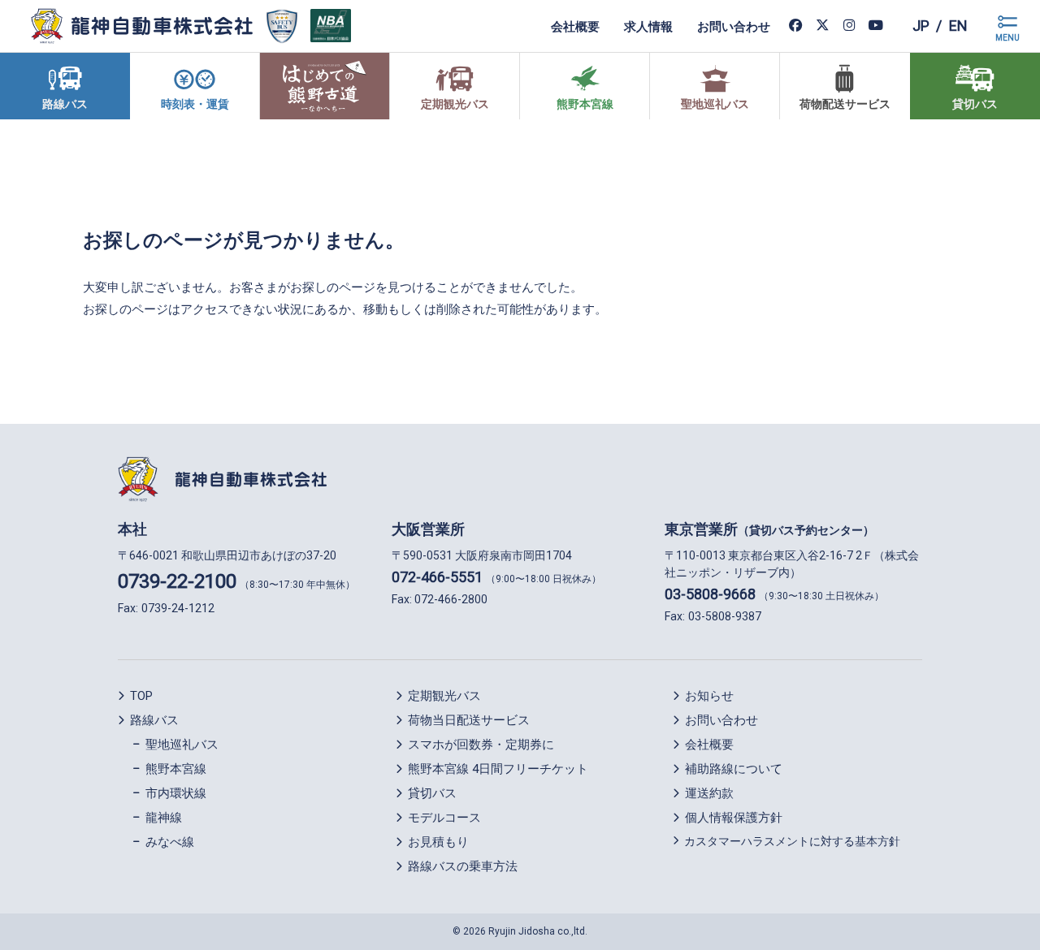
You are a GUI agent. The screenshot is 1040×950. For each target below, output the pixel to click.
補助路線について (733, 769)
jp (921, 25)
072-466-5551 (437, 576)
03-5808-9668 (710, 593)
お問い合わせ (733, 26)
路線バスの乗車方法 (463, 866)
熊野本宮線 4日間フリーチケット (498, 769)
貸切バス (432, 793)
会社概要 (575, 26)
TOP (141, 696)
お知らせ (709, 696)
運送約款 (709, 793)
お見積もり (438, 842)
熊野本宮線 (175, 769)
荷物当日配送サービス (469, 720)
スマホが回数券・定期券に (481, 744)
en (958, 25)
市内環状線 (175, 793)
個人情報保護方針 (733, 817)
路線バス (154, 720)
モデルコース (444, 817)
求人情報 (648, 26)
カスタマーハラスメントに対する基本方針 (792, 841)
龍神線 (163, 817)
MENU (1007, 37)
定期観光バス (444, 696)
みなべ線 (169, 842)
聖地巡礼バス (182, 744)
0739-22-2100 (177, 581)
